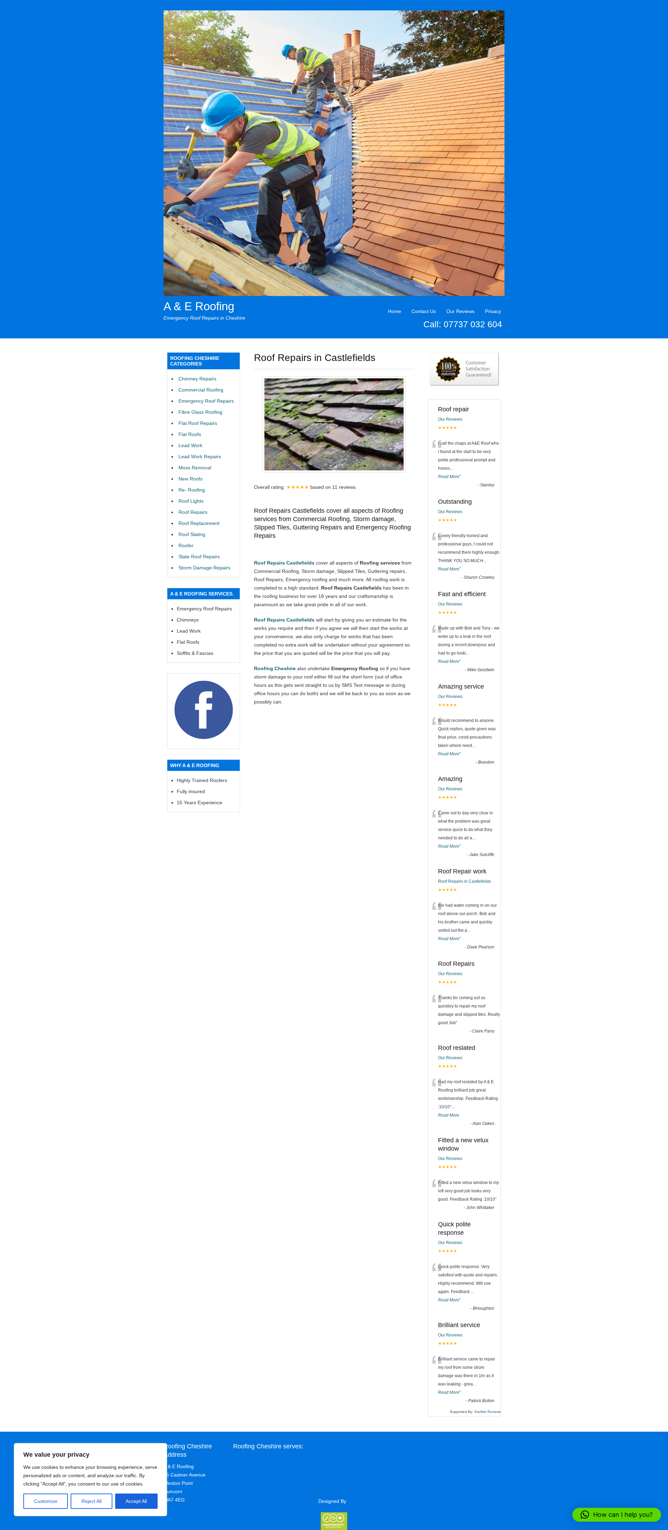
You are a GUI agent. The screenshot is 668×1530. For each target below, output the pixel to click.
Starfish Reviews (487, 1412)
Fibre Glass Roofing (200, 412)
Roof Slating (191, 534)
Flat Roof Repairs (197, 423)
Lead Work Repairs (199, 456)
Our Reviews (460, 311)
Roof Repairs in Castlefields (464, 881)
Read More (448, 476)
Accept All (136, 1501)
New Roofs (190, 479)
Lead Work (190, 445)
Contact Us (424, 311)
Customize (45, 1501)
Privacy (493, 311)
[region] (90, 1479)
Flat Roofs (189, 434)
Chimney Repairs (197, 378)
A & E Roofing (199, 306)
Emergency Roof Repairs (206, 401)
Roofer (185, 545)
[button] (616, 1515)
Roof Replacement (199, 523)
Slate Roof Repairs (199, 556)
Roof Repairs (192, 512)
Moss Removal (194, 467)
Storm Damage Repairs (204, 567)
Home (394, 311)
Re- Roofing (191, 490)
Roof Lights (191, 501)
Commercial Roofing (200, 390)
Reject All (91, 1501)
